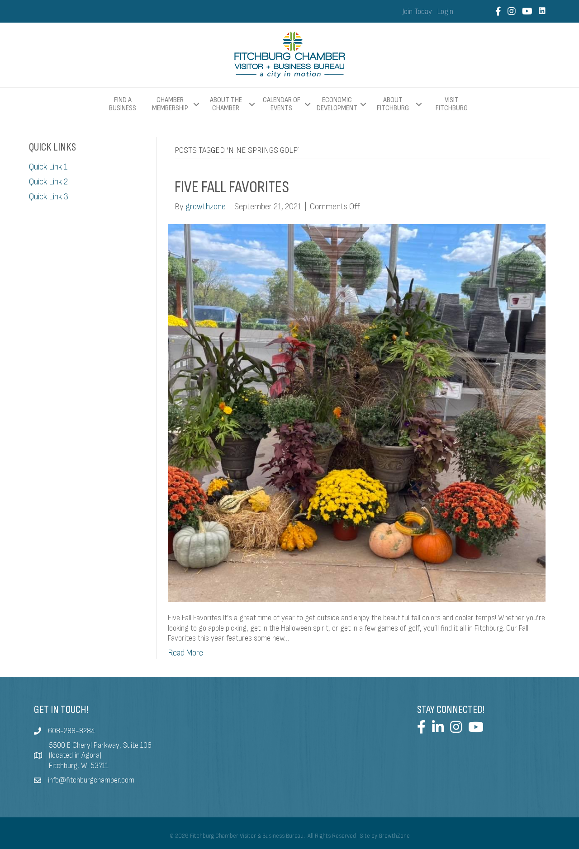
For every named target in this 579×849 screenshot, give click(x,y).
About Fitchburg (393, 104)
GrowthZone (394, 836)
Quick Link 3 (48, 197)
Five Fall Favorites (232, 187)
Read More (185, 653)
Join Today (417, 11)
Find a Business (122, 104)
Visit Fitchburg (452, 104)
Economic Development (337, 104)
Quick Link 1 (48, 167)
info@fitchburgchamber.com (91, 780)
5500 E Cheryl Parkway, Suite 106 (100, 745)
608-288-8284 (71, 731)
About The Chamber (226, 104)
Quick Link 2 (48, 182)
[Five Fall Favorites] (357, 412)
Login (445, 11)
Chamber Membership (170, 104)
